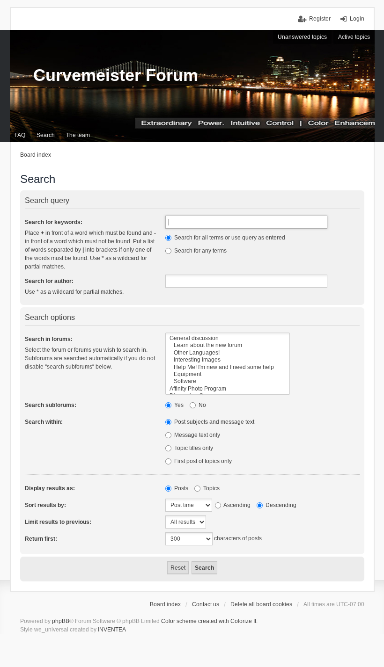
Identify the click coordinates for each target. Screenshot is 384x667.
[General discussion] (228, 338)
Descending (280, 505)
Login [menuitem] (357, 18)
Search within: (44, 422)
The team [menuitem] (78, 135)
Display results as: (50, 488)
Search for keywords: (53, 222)
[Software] (228, 381)
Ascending (236, 505)
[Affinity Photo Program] (228, 388)
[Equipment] (228, 374)
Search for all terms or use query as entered (229, 237)
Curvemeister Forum (115, 75)
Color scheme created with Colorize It (208, 621)
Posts (180, 488)
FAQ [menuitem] (20, 135)
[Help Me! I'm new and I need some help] (228, 367)
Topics (211, 488)
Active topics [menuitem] (354, 37)
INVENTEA (112, 629)
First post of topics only (202, 461)
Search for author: (49, 281)
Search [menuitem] (46, 135)
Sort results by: (45, 505)
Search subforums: (50, 405)
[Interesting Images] (228, 359)
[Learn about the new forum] (228, 345)
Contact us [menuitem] (205, 604)
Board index (165, 604)
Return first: (41, 539)
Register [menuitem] (320, 18)
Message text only (196, 435)
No (201, 405)
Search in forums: (49, 339)
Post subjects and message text (213, 422)
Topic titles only (193, 448)
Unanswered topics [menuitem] (302, 37)
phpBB (60, 621)
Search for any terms (200, 250)
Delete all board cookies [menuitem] (261, 604)
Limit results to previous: (58, 522)
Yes (178, 405)
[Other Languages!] (228, 352)
